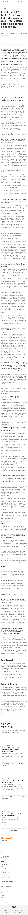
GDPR (22, 910)
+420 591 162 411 (5, 864)
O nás (2, 899)
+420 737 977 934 (5, 884)
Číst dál (4, 759)
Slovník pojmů (4, 902)
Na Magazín (14, 830)
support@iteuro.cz (5, 877)
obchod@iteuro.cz (5, 869)
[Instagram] (15, 907)
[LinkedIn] (13, 907)
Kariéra (3, 893)
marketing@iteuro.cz (6, 886)
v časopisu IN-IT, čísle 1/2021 (16, 714)
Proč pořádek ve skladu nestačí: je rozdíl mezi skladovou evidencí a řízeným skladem (12, 749)
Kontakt (3, 897)
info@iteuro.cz (4, 866)
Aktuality (3, 895)
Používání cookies (16, 910)
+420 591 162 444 (5, 875)
